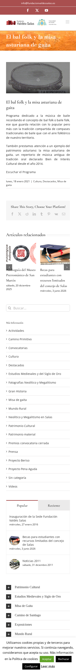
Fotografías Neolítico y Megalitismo (32, 386)
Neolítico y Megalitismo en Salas (30, 421)
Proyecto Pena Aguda (23, 473)
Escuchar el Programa (21, 172)
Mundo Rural (17, 412)
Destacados (49, 181)
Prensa (13, 455)
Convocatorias (18, 351)
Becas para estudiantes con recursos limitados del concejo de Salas (43, 544)
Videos (13, 490)
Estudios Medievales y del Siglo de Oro (35, 377)
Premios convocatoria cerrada (29, 447)
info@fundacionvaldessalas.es (38, 3)
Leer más (48, 666)
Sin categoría (17, 481)
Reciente (54, 509)
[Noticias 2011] (14, 565)
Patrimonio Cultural (22, 429)
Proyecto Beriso (19, 464)
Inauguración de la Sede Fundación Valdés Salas (33, 522)
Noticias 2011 (31, 564)
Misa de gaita (18, 403)
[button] (9, 269)
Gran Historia (18, 395)
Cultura (37, 181)
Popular (22, 509)
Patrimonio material (22, 438)
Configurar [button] (31, 666)
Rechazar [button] (63, 659)
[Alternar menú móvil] (68, 22)
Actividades (16, 334)
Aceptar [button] (46, 659)
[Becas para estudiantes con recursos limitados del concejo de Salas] (14, 541)
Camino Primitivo (20, 343)
